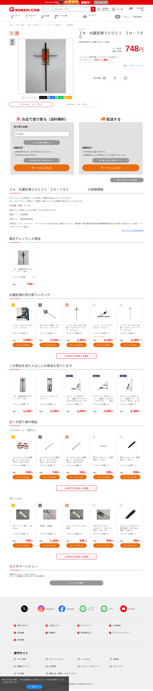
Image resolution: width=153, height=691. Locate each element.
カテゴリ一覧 (15, 16)
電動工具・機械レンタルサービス (62, 673)
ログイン (126, 17)
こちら (4, 682)
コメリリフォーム (56, 659)
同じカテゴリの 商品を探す (133, 230)
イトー (82, 29)
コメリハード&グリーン (90, 666)
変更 (117, 17)
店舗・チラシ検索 (60, 16)
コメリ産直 (21, 659)
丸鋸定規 (70, 25)
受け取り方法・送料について (41, 160)
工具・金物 (20, 25)
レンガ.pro (85, 659)
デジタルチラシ (30, 16)
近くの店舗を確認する (42, 142)
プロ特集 (20, 673)
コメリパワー (118, 666)
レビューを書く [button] (76, 582)
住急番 (115, 659)
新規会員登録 (137, 17)
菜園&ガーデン (23, 666)
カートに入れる (41, 168)
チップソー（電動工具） (54, 25)
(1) (103, 336)
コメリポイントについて (135, 66)
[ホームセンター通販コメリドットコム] (24, 10)
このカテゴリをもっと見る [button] (76, 356)
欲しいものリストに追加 (127, 180)
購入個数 (97, 78)
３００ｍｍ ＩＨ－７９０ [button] (31, 104)
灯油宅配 (52, 666)
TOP (11, 25)
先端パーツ (38, 25)
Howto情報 (45, 16)
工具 (29, 25)
